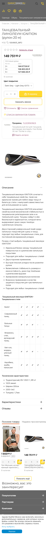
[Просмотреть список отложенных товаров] (9, 11)
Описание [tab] (8, 187)
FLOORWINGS (29, 123)
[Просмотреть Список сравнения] (3, 11)
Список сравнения (29, 108)
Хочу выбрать (8, 526)
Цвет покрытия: (11, 81)
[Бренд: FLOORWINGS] (37, 55)
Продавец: (17, 123)
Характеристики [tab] (11, 402)
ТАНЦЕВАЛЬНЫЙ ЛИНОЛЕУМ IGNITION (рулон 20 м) (34, 466)
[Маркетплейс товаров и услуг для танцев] (16, 3)
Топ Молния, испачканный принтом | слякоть (10, 466)
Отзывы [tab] (6, 408)
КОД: (4, 42)
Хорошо (12, 531)
